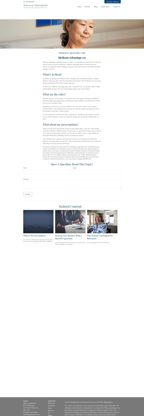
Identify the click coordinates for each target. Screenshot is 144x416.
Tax (49, 413)
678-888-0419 (30, 2)
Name (25, 168)
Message (25, 179)
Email (74, 168)
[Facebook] (101, 1)
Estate (50, 408)
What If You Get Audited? (34, 235)
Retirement (51, 403)
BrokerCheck (108, 402)
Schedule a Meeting (113, 2)
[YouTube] (96, 1)
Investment (51, 406)
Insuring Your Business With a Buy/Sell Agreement (68, 237)
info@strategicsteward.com (31, 414)
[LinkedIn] (92, 1)
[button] (79, 6)
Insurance (51, 410)
